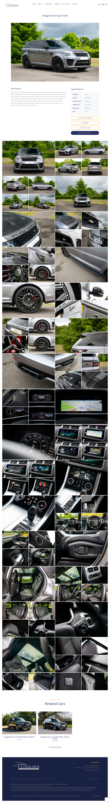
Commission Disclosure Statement (73, 795)
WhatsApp (85, 123)
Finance (57, 4)
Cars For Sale (18, 778)
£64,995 (55, 741)
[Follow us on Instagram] (98, 4)
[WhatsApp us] (106, 4)
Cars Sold (25, 778)
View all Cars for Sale (55, 747)
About (40, 4)
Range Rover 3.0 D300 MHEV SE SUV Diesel (55, 738)
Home (34, 4)
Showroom (48, 4)
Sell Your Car (66, 4)
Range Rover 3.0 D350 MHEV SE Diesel (19, 737)
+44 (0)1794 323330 (85, 118)
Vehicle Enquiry (85, 133)
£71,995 (19, 739)
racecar (97, 795)
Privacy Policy (62, 795)
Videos (43, 778)
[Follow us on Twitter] (103, 4)
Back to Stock (85, 128)
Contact (74, 4)
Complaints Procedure (54, 795)
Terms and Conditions (43, 795)
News (48, 778)
